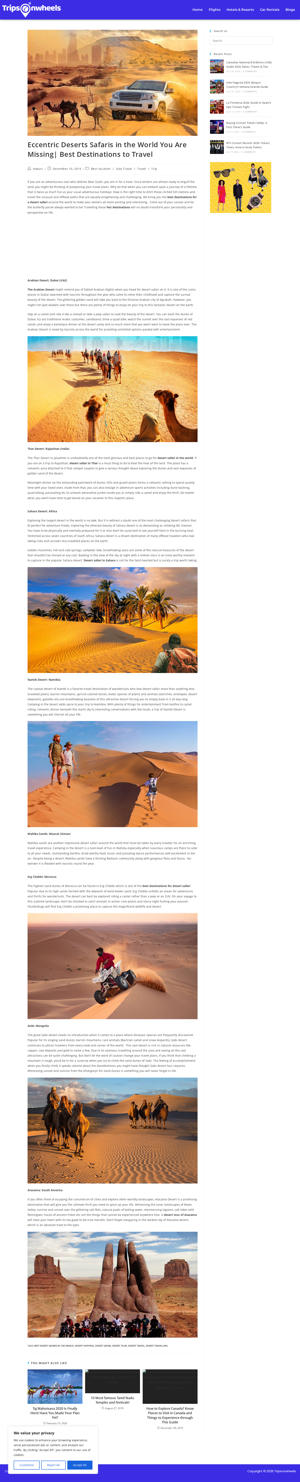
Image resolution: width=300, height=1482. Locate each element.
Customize (27, 1465)
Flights (214, 10)
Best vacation (101, 169)
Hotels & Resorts (240, 10)
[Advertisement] (113, 247)
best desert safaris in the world (54, 1345)
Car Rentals (269, 10)
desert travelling (157, 1345)
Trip (154, 169)
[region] (53, 1450)
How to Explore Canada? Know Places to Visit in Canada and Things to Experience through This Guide (170, 1415)
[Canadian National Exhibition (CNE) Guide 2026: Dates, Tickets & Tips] (217, 66)
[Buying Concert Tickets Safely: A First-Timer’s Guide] (217, 127)
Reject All (53, 1465)
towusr (38, 169)
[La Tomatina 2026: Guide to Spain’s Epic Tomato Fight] (217, 107)
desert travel (136, 1345)
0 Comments (250, 71)
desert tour (119, 1345)
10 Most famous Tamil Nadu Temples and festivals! (112, 1400)
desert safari (103, 1345)
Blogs (290, 10)
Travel (141, 169)
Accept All (80, 1465)
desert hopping (84, 1345)
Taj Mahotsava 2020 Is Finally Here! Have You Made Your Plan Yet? (55, 1413)
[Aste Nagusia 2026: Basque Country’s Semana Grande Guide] (217, 86)
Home (197, 10)
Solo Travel (124, 169)
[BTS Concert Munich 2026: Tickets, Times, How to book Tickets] (217, 147)
